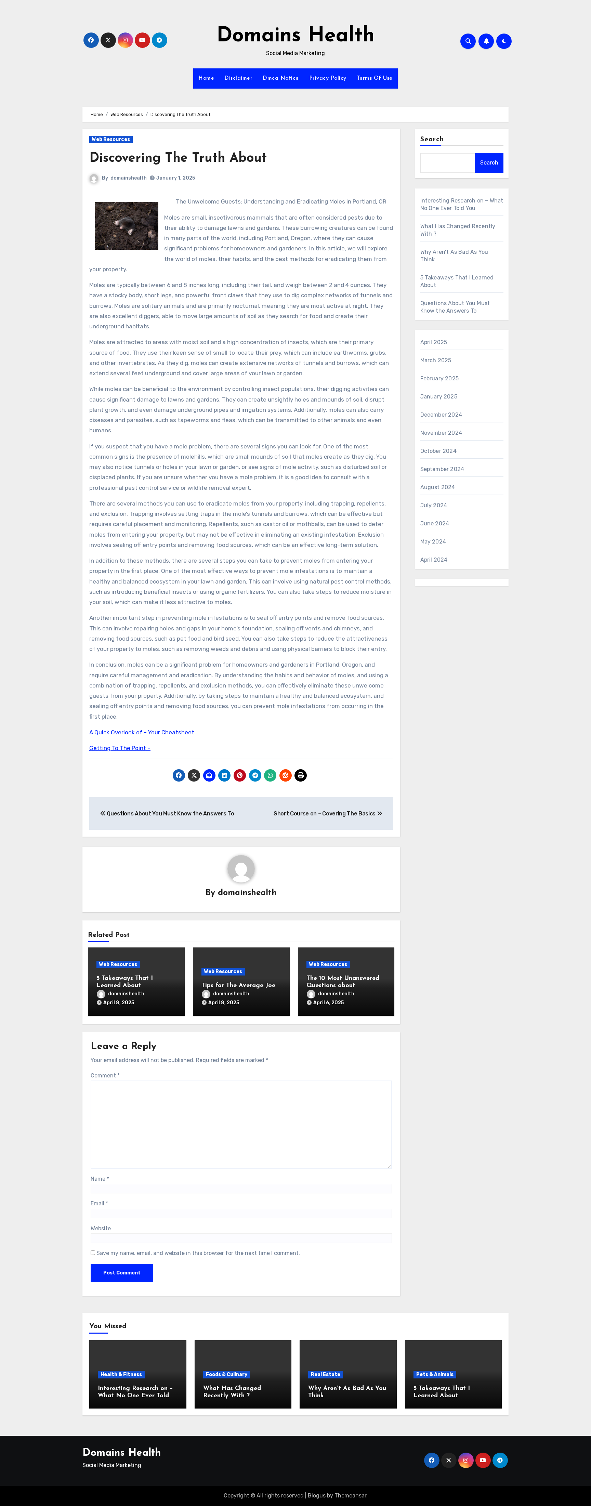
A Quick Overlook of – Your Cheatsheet (141, 732)
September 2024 (442, 469)
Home (206, 78)
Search (432, 139)
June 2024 (434, 523)
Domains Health (295, 36)
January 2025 (438, 396)
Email (99, 1203)
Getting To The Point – (119, 748)
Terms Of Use (375, 78)
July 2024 (433, 505)
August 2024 (437, 487)
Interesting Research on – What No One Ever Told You (135, 1396)
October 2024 (438, 451)
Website (101, 1228)
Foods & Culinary (226, 1374)
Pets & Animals (435, 1374)
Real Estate (325, 1374)
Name (100, 1179)
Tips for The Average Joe (238, 986)
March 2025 (435, 360)
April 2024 (434, 559)
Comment (105, 1075)
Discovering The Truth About (178, 158)
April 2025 (433, 342)
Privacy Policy (327, 78)
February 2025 (439, 378)
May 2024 (433, 541)
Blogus (317, 1495)
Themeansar (350, 1495)
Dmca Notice (281, 78)
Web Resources (111, 139)
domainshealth (128, 178)
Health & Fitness (121, 1374)
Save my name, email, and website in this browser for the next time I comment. (198, 1253)
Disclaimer (238, 78)
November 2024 (441, 433)
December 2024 (441, 414)
